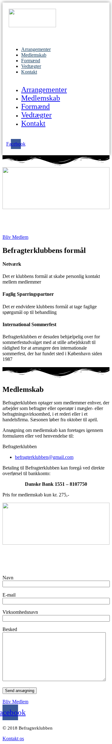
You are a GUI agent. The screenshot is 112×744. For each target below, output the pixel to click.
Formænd (30, 60)
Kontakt (29, 71)
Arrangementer (36, 49)
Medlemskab (33, 55)
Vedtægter (31, 66)
